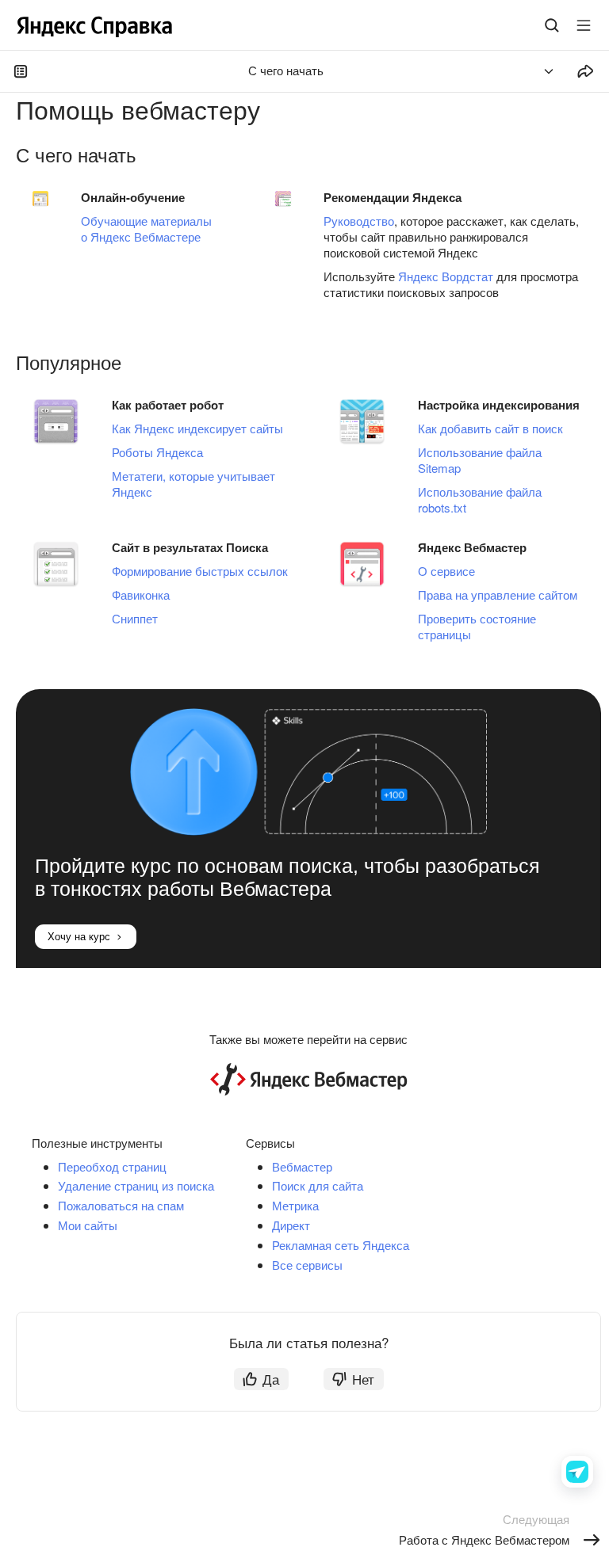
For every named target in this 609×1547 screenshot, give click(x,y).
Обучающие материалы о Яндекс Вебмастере (146, 228)
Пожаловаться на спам (121, 1205)
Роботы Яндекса (157, 452)
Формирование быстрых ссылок (200, 570)
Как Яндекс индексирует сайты (197, 428)
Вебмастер (302, 1166)
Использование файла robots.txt (480, 499)
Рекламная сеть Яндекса (340, 1244)
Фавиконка (141, 594)
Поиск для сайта (317, 1185)
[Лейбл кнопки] (583, 25)
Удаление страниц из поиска (136, 1185)
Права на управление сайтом (497, 594)
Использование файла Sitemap (480, 460)
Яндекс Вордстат (445, 276)
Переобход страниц (112, 1166)
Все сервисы (307, 1264)
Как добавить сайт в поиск (490, 428)
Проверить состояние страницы (477, 626)
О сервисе (446, 570)
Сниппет (135, 618)
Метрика (295, 1205)
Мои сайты (87, 1225)
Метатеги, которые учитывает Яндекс (193, 483)
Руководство (359, 220)
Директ (291, 1225)
